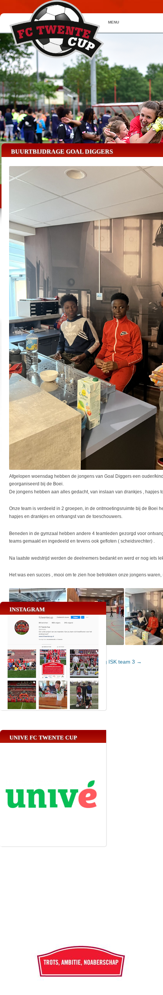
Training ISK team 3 (115, 662)
